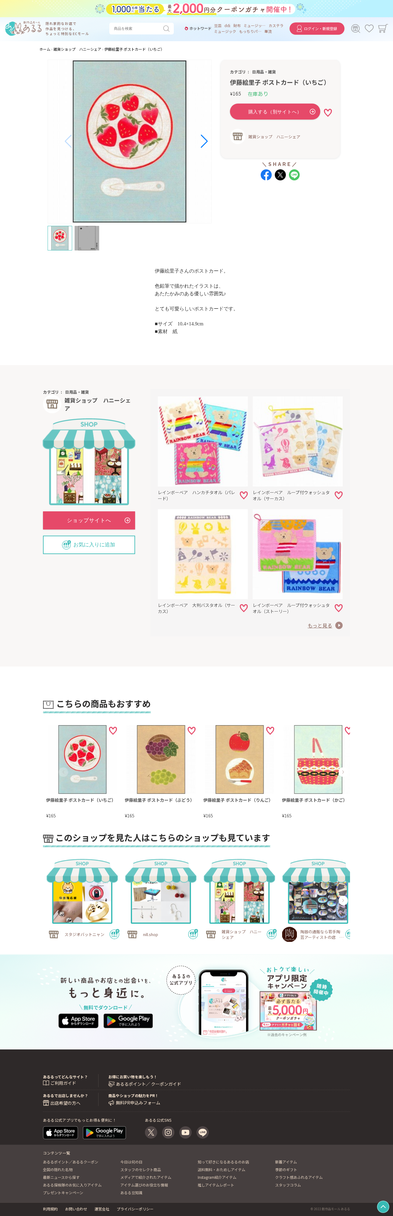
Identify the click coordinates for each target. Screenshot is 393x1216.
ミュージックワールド (254, 25)
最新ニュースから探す (61, 1177)
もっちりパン (250, 31)
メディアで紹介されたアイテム (145, 1177)
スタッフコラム (288, 1184)
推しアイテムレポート (216, 1184)
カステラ (276, 25)
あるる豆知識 (131, 1192)
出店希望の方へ (65, 1103)
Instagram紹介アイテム (217, 1177)
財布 (237, 25)
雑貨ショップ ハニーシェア (274, 137)
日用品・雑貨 (264, 72)
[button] (68, 141)
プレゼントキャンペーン (63, 1192)
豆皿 (217, 25)
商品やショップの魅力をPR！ (133, 1095)
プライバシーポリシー (135, 1208)
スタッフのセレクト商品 (140, 1169)
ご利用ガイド (63, 1083)
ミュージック (225, 31)
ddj (227, 25)
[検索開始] (167, 28)
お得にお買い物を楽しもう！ (132, 1076)
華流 (268, 31)
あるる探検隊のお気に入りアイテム (72, 1184)
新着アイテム (286, 1161)
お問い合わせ (76, 1208)
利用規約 (50, 1208)
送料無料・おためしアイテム (221, 1169)
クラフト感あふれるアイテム (299, 1177)
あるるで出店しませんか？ (65, 1095)
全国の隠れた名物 (57, 1169)
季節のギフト (286, 1169)
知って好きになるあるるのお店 (223, 1161)
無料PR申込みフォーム (138, 1103)
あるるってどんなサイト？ (65, 1076)
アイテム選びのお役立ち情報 (144, 1184)
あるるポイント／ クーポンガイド (148, 1084)
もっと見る (320, 625)
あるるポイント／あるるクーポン (70, 1161)
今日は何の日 (131, 1161)
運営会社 (102, 1208)
